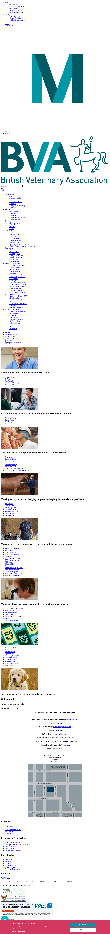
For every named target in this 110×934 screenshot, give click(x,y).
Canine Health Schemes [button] (13, 309)
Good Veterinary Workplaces (19, 244)
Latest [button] (7, 221)
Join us (11, 196)
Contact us (8, 859)
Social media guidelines (13, 869)
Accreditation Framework (18, 304)
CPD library (13, 279)
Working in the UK (16, 257)
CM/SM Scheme (15, 321)
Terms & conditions (11, 865)
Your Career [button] (9, 248)
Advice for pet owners (17, 292)
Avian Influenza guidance (18, 284)
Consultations (14, 238)
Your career (13, 250)
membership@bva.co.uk (62, 727)
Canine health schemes (13, 850)
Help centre (13, 329)
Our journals (13, 211)
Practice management (16, 271)
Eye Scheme (13, 317)
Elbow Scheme (14, 315)
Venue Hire (9, 14)
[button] (39, 931)
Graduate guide (14, 269)
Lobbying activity (15, 240)
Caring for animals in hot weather (16, 845)
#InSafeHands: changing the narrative (22, 246)
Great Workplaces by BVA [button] (14, 294)
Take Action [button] (9, 231)
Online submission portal (17, 327)
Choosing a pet (10, 848)
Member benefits (15, 198)
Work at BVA (10, 832)
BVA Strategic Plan (16, 12)
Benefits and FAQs (15, 300)
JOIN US (8, 133)
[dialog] (55, 927)
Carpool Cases (14, 261)
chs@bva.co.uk (64, 745)
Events (11, 229)
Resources (12, 306)
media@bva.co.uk (61, 734)
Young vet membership (17, 206)
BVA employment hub (17, 277)
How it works (14, 298)
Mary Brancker (14, 16)
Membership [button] (9, 194)
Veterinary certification (17, 282)
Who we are (9, 826)
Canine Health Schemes (17, 311)
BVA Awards (13, 207)
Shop (7, 24)
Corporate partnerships (17, 6)
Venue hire (8, 861)
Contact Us (9, 26)
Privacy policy (10, 867)
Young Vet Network (16, 256)
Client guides (13, 281)
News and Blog (14, 223)
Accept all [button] (83, 924)
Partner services (14, 200)
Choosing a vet (10, 846)
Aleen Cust (13, 22)
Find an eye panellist (16, 319)
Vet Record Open (15, 219)
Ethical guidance (15, 267)
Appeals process (15, 325)
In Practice (13, 213)
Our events (13, 8)
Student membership (16, 202)
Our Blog (12, 227)
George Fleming (15, 18)
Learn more (24, 929)
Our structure (13, 4)
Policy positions (14, 234)
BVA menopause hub (16, 275)
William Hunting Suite (17, 20)
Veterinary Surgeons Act (17, 290)
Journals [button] (8, 209)
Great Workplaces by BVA (18, 296)
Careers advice (14, 252)
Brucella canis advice (16, 286)
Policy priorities (14, 242)
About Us (8, 3)
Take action (13, 232)
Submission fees (14, 323)
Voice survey (13, 236)
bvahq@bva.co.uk (72, 719)
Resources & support (16, 265)
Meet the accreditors (16, 307)
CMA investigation (15, 288)
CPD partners (14, 259)
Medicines (12, 273)
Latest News (13, 225)
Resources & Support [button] (12, 263)
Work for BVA (14, 10)
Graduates (12, 204)
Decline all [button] (83, 930)
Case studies (13, 302)
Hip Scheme (13, 313)
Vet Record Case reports (17, 217)
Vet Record (13, 215)
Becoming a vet (14, 254)
